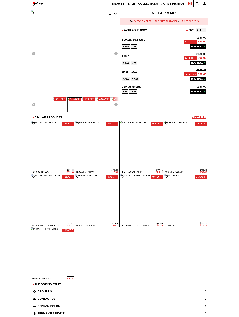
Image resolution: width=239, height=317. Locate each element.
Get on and (163, 21)
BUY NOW (197, 46)
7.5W (135, 79)
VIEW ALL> (199, 117)
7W (134, 46)
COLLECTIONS (148, 3)
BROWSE (118, 3)
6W (125, 91)
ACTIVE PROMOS (173, 3)
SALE (131, 3)
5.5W (126, 79)
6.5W (126, 46)
